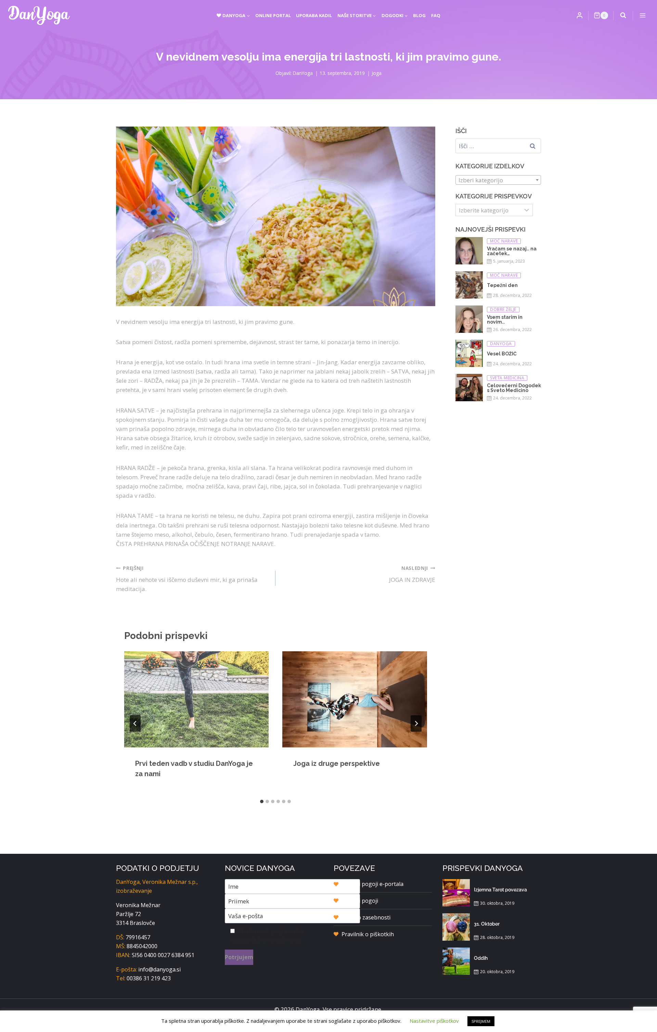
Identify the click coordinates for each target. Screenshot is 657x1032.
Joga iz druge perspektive (336, 763)
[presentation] (196, 699)
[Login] (579, 15)
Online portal (273, 15)
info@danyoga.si (159, 969)
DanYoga (303, 73)
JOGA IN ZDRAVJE (412, 574)
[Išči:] (498, 146)
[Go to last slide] (135, 723)
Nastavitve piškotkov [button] (434, 1020)
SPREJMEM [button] (481, 1021)
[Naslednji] (416, 723)
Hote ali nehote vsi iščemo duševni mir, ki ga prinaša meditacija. (187, 579)
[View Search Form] (623, 15)
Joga (377, 73)
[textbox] (498, 180)
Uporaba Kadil (314, 15)
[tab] (261, 801)
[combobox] (498, 180)
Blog (419, 15)
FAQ (435, 15)
